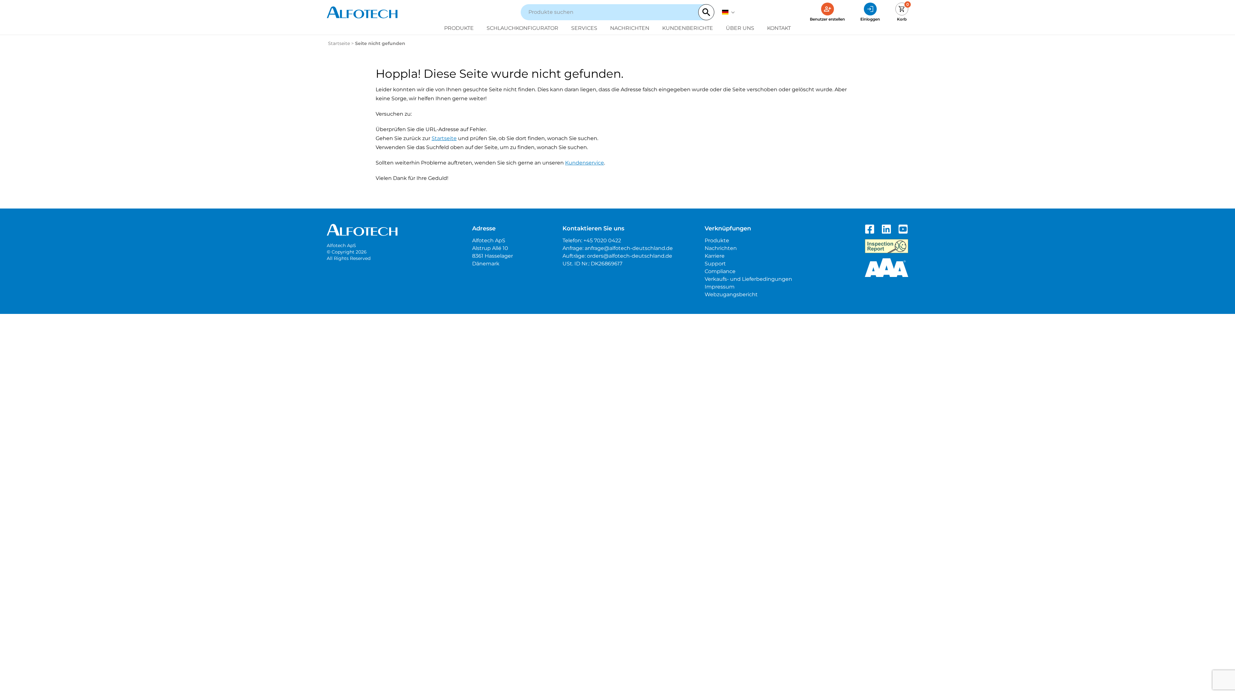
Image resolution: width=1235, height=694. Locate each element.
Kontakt (779, 28)
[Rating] (886, 267)
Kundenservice (584, 163)
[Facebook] (869, 229)
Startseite (339, 43)
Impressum (720, 287)
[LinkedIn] (886, 229)
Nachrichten (629, 28)
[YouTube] (903, 229)
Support (715, 264)
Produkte (459, 28)
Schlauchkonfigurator (522, 28)
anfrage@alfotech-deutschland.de (629, 248)
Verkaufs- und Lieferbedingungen (748, 279)
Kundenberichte (687, 28)
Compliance (720, 271)
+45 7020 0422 (602, 240)
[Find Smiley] (886, 246)
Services (584, 28)
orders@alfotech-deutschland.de (629, 256)
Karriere (715, 256)
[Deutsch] (728, 12)
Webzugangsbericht (731, 294)
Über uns (740, 28)
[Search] (706, 12)
